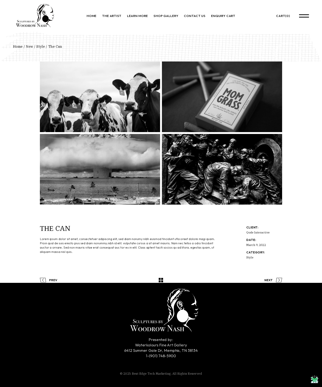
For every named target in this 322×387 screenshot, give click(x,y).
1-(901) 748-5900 (161, 355)
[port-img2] (222, 96)
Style (249, 257)
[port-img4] (100, 169)
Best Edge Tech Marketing (151, 373)
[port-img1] (100, 96)
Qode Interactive (258, 232)
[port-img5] (222, 169)
